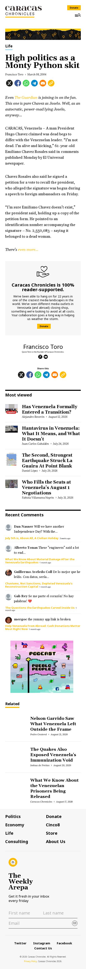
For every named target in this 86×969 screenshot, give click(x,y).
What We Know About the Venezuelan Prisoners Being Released (54, 788)
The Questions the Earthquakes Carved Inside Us (40, 608)
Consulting (16, 841)
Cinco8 (53, 825)
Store (51, 833)
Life (9, 46)
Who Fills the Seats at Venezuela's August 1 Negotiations (46, 488)
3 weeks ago (65, 538)
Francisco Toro (14, 74)
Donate (74, 7)
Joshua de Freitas (39, 765)
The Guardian (26, 97)
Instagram (41, 943)
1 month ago (45, 562)
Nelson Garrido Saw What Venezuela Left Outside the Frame (53, 724)
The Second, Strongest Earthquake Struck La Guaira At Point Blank (47, 461)
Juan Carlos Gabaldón (35, 444)
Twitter (20, 943)
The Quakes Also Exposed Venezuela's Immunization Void (53, 755)
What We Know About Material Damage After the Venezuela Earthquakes (40, 560)
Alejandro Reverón (33, 417)
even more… (28, 249)
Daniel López (30, 470)
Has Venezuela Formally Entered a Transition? (49, 409)
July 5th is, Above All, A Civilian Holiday (31, 538)
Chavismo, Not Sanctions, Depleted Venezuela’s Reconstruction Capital (38, 585)
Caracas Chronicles (41, 801)
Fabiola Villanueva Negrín (38, 497)
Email (46, 357)
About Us (55, 841)
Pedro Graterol (38, 734)
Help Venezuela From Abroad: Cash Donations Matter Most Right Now (42, 627)
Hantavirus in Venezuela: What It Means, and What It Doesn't (51, 434)
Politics (13, 816)
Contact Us (43, 948)
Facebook (64, 943)
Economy (14, 825)
